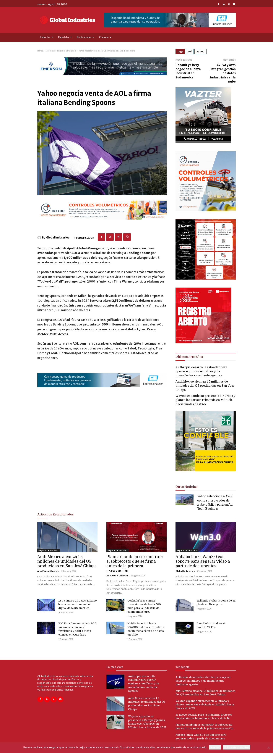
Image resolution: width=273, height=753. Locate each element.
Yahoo (200, 51)
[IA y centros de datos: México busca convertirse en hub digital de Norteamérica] (46, 605)
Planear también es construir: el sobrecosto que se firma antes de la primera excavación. (134, 563)
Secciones (50, 51)
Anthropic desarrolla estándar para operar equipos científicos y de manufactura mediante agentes (201, 371)
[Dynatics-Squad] (206, 210)
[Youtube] (234, 4)
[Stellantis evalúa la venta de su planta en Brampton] (185, 605)
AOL (190, 51)
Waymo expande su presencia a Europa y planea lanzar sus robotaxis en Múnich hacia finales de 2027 (205, 400)
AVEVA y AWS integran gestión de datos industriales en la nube (223, 73)
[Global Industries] (39, 237)
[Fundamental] (170, 20)
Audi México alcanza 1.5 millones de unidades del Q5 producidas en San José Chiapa (205, 386)
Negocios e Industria (66, 51)
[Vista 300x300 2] (206, 474)
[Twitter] (228, 4)
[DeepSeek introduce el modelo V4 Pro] (185, 628)
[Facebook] (218, 4)
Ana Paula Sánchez (48, 571)
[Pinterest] (118, 237)
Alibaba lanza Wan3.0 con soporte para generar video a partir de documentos (203, 561)
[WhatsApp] (127, 237)
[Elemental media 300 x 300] (203, 342)
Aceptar (215, 747)
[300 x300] (206, 278)
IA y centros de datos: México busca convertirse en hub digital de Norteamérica (77, 604)
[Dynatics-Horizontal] (102, 222)
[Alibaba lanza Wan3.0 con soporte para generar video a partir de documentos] (206, 537)
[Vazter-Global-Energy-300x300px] (203, 142)
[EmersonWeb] (102, 78)
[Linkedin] (223, 4)
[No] (268, 747)
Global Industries (57, 237)
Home (40, 51)
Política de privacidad (236, 747)
